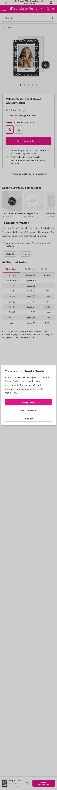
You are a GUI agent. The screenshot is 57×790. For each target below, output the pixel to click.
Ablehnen (28, 418)
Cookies (41, 377)
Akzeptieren (28, 402)
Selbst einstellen (28, 410)
